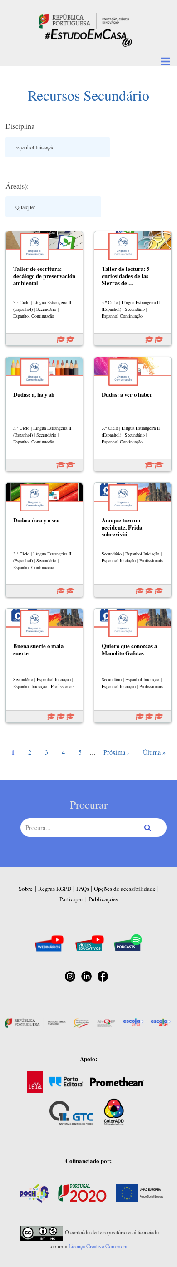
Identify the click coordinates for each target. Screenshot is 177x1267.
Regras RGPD (54, 888)
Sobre (26, 888)
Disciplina (19, 126)
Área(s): (17, 186)
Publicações (103, 899)
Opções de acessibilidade (125, 888)
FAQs (82, 888)
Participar (71, 899)
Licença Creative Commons (98, 1246)
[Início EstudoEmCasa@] (84, 20)
